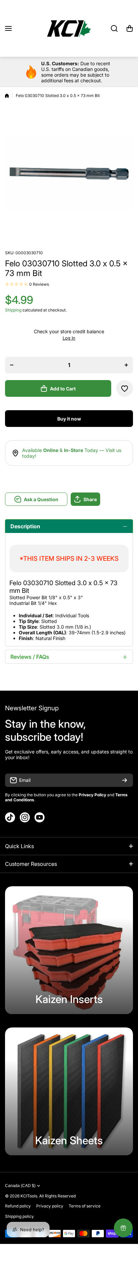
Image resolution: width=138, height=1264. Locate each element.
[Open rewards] (123, 1227)
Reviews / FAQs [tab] (29, 656)
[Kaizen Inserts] (69, 950)
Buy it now (69, 419)
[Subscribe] (124, 780)
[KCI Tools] (69, 28)
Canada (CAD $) (20, 1185)
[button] (129, 28)
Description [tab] (25, 526)
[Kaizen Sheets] (69, 1091)
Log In (69, 338)
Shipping (13, 309)
